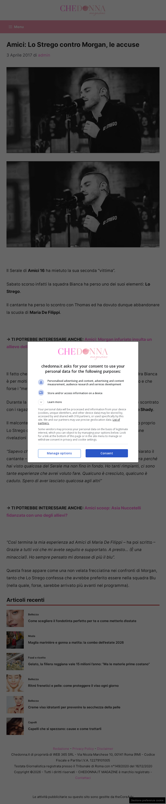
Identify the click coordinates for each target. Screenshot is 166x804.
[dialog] (83, 402)
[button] (83, 402)
